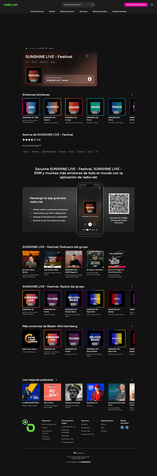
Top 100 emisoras (37, 11)
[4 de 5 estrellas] (32, 139)
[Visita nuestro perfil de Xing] (127, 427)
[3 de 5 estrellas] (29, 139)
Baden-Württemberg (49, 152)
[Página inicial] (26, 48)
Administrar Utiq (67, 439)
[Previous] (125, 93)
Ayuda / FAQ (85, 431)
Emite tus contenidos (46, 438)
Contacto (84, 424)
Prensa (44, 428)
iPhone (103, 424)
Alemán (26, 152)
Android (103, 431)
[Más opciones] (93, 56)
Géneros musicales (100, 11)
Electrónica (43, 62)
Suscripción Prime (87, 434)
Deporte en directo (67, 11)
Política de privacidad (65, 431)
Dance (53, 62)
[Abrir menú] (152, 4)
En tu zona (83, 11)
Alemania (62, 152)
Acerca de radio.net (49, 424)
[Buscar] (92, 4)
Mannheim (35, 152)
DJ (27, 62)
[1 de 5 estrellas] (23, 139)
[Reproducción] (89, 79)
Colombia (79, 453)
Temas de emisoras (119, 11)
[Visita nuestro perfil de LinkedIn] (122, 427)
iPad (102, 428)
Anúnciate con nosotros (47, 432)
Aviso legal (65, 435)
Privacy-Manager (68, 442)
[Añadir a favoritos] (87, 56)
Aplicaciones (85, 428)
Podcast (52, 11)
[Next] (132, 93)
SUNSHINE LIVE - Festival (57, 80)
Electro (34, 62)
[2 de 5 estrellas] (26, 139)
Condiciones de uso (68, 427)
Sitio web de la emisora (30, 145)
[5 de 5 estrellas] (34, 139)
